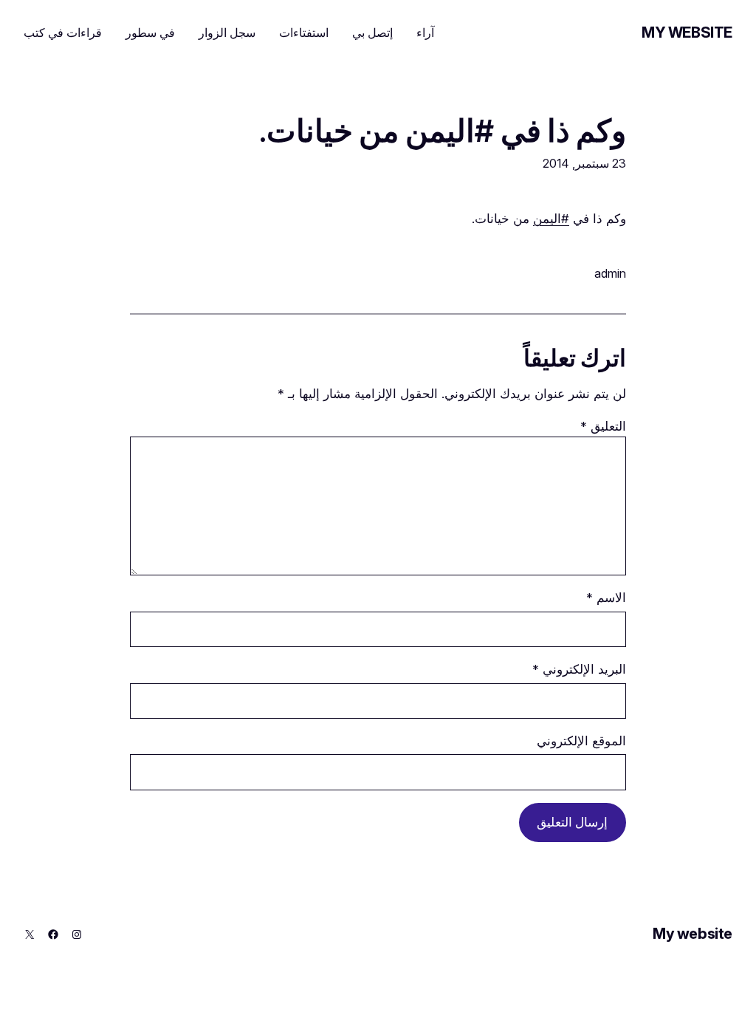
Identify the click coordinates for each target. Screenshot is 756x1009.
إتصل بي (372, 32)
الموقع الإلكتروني (581, 740)
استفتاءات (304, 32)
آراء (425, 32)
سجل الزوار (227, 32)
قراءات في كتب (63, 32)
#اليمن (551, 218)
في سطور (150, 32)
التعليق (603, 426)
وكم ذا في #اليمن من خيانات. (442, 131)
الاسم (606, 597)
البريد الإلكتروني (579, 669)
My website (687, 32)
